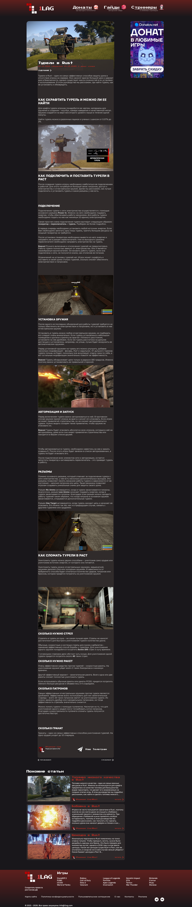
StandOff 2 (62, 878)
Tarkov (129, 883)
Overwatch (108, 885)
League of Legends (111, 878)
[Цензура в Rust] (49, 858)
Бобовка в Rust (86, 806)
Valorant (84, 885)
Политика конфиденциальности (57, 897)
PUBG (59, 880)
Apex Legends (109, 883)
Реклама (142, 897)
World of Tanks (63, 885)
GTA (128, 880)
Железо (152, 885)
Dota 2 (83, 883)
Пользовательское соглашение (94, 897)
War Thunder (132, 885)
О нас (117, 897)
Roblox (83, 878)
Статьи (152, 880)
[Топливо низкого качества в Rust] (49, 801)
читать (118, 799)
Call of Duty (85, 880)
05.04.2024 (57, 66)
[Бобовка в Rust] (49, 829)
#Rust (94, 799)
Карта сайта (31, 897)
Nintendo (153, 878)
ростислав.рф (31, 890)
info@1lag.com (66, 905)
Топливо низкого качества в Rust (96, 778)
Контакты (129, 897)
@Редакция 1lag (53, 746)
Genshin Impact (133, 878)
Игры (151, 883)
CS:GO (60, 883)
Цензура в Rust (86, 835)
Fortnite (106, 880)
